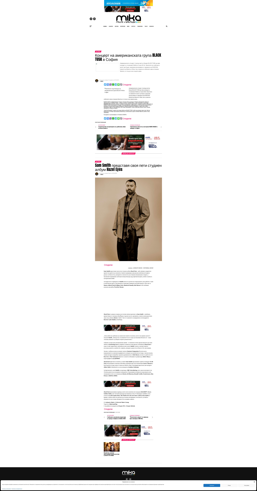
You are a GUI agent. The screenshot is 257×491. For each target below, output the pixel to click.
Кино (128, 26)
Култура (116, 26)
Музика (105, 26)
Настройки (246, 485)
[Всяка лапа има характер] (128, 11)
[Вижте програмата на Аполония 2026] (128, 5)
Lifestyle (133, 26)
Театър (146, 26)
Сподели (127, 85)
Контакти (151, 26)
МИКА (101, 81)
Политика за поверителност (17, 488)
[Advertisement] (128, 40)
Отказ (229, 485)
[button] (254, 482)
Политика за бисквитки (6, 488)
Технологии (139, 26)
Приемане (212, 485)
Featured (118, 412)
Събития (111, 26)
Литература (122, 26)
